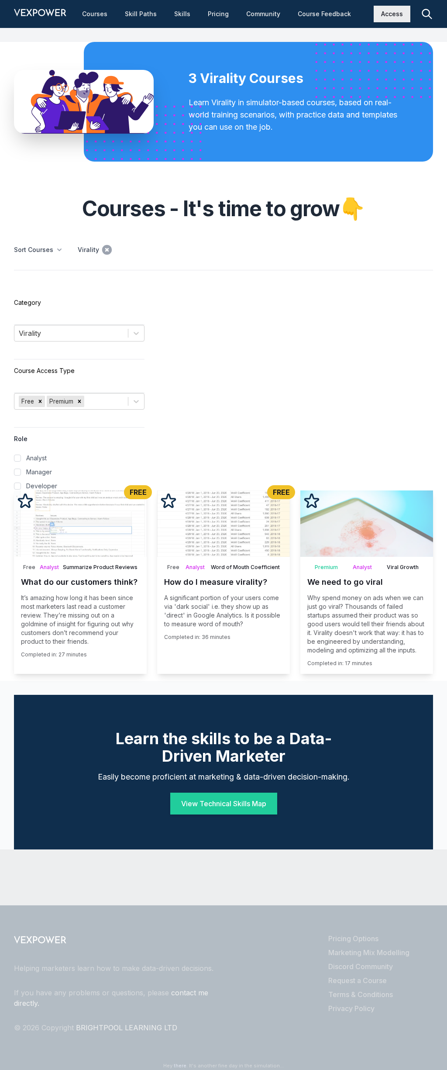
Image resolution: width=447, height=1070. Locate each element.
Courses (94, 13)
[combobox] (20, 333)
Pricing (218, 13)
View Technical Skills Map (223, 803)
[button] (40, 401)
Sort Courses (33, 249)
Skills (182, 13)
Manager (39, 472)
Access (392, 13)
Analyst (36, 458)
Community (263, 13)
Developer (41, 486)
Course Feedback (324, 13)
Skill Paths (141, 13)
